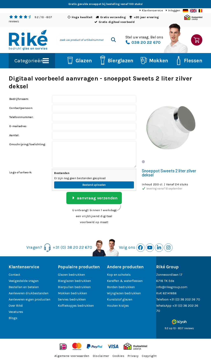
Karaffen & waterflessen (125, 281)
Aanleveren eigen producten (29, 299)
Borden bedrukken (121, 287)
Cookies (118, 356)
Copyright (149, 356)
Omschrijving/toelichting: (27, 144)
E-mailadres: (18, 126)
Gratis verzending (113, 17)
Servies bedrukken (72, 299)
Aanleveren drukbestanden (28, 293)
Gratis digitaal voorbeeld (117, 22)
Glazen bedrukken (71, 275)
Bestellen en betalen (24, 287)
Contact (14, 275)
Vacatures (16, 312)
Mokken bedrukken (72, 293)
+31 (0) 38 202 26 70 (184, 299)
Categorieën (28, 61)
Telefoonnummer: (21, 117)
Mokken (158, 61)
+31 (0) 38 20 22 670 (72, 247)
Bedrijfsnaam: (19, 99)
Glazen (84, 61)
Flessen (193, 61)
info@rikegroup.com (171, 287)
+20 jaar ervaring (146, 17)
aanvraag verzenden (97, 198)
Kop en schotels (119, 275)
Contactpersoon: (21, 108)
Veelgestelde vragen (24, 281)
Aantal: (14, 135)
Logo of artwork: (20, 172)
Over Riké (16, 306)
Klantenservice (152, 10)
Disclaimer (101, 356)
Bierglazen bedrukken (74, 281)
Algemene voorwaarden (71, 356)
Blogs (13, 318)
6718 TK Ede (165, 281)
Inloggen (174, 10)
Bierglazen (121, 61)
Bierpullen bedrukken (74, 287)
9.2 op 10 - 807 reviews (179, 328)
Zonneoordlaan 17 (169, 275)
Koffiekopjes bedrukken (76, 306)
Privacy (133, 356)
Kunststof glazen (119, 299)
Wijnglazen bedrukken (124, 293)
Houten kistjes (118, 306)
